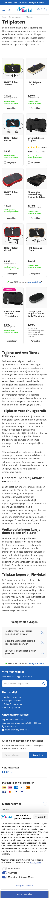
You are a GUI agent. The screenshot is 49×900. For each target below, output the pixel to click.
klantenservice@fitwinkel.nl (17, 729)
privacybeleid (35, 862)
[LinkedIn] (12, 772)
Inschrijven (38, 755)
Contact (5, 809)
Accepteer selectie (24, 885)
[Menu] (3, 10)
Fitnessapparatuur (16, 17)
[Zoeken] (9, 9)
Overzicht (42, 817)
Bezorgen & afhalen (12, 700)
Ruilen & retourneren (13, 704)
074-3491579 (10, 726)
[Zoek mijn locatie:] (35, 9)
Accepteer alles (24, 894)
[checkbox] (10, 868)
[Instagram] (7, 772)
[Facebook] (3, 772)
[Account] (42, 9)
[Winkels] (38, 9)
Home (4, 17)
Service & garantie (12, 707)
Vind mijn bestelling (12, 697)
